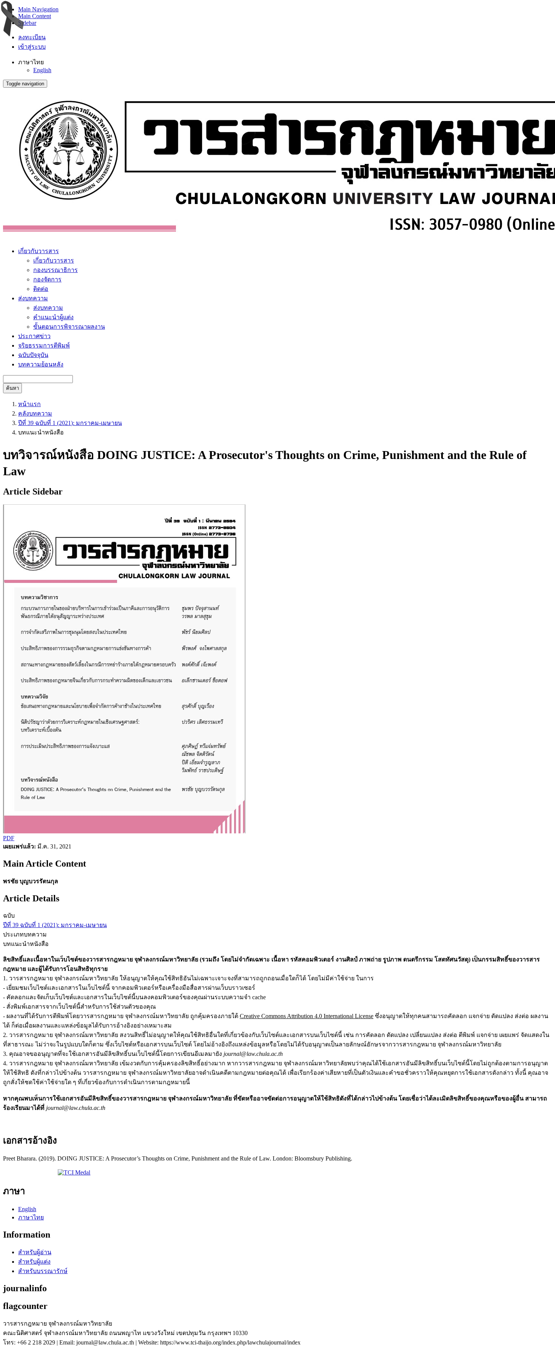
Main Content (34, 16)
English (42, 70)
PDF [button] (8, 838)
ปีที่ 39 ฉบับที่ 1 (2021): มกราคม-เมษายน (70, 423)
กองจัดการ (47, 279)
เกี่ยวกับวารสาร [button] (38, 251)
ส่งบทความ (48, 307)
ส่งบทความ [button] (33, 298)
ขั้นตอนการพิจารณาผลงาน (69, 326)
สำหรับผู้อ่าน (34, 1252)
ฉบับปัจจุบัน (33, 355)
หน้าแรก (29, 404)
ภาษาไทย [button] (31, 62)
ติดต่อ (40, 289)
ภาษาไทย (31, 1217)
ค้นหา (12, 388)
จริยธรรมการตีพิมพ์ (44, 345)
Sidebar (27, 23)
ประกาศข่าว (34, 336)
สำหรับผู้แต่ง (34, 1261)
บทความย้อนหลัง (40, 364)
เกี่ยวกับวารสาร (53, 260)
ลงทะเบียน (32, 37)
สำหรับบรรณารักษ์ (43, 1271)
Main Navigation (38, 9)
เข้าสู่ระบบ (32, 46)
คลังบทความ (35, 413)
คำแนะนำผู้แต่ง (53, 317)
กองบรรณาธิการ (55, 270)
